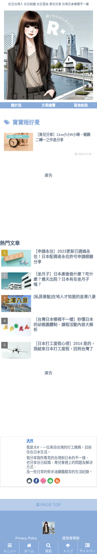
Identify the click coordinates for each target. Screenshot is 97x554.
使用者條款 (71, 538)
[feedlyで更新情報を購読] (50, 481)
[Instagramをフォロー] (43, 481)
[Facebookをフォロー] (36, 481)
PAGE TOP (50, 505)
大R (29, 441)
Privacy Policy (26, 538)
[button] (87, 453)
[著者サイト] (29, 481)
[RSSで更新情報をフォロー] (57, 481)
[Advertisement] (48, 205)
